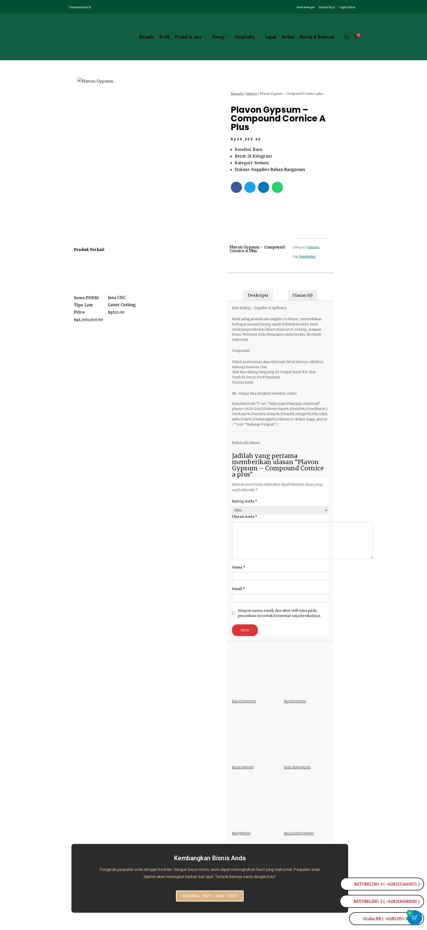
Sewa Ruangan (306, 7)
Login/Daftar (348, 7)
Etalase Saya (327, 7)
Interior (251, 93)
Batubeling (307, 256)
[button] (203, 36)
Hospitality (245, 37)
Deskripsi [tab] (258, 295)
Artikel (288, 37)
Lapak (271, 37)
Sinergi (218, 37)
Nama (238, 567)
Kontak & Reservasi (317, 37)
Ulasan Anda (244, 516)
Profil (164, 37)
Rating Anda (244, 501)
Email (238, 589)
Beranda (146, 37)
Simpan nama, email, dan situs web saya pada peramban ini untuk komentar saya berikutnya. (279, 613)
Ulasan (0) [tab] (303, 295)
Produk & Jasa (188, 37)
